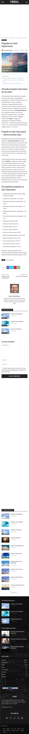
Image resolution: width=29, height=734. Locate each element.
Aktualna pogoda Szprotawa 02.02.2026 (12, 78)
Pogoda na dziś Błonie (16, 329)
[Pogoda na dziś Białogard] (5, 323)
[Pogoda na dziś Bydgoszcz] (5, 547)
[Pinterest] (15, 267)
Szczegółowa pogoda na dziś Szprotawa (12, 83)
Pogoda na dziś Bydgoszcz (17, 545)
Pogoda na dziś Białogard (17, 321)
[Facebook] (8, 267)
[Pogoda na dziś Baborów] (5, 316)
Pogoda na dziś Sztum (21, 276)
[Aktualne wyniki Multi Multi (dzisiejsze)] (5, 648)
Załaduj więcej (14, 592)
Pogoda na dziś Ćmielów (17, 569)
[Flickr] (14, 718)
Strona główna (5, 37)
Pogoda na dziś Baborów (17, 313)
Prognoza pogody (10, 260)
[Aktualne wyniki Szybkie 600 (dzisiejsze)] (5, 633)
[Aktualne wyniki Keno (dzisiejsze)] (5, 641)
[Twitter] (11, 267)
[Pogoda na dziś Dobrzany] (5, 579)
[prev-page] (2, 336)
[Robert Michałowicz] (3, 50)
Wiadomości (11, 37)
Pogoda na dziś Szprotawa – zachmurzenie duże (13, 80)
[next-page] (5, 336)
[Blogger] (6, 718)
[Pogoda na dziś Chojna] (5, 555)
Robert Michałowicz (8, 50)
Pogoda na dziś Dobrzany (17, 577)
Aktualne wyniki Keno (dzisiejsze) (19, 639)
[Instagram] (18, 718)
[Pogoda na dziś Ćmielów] (5, 571)
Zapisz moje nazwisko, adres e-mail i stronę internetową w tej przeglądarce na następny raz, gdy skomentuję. (14, 370)
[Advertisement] (14, 20)
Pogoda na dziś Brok (16, 537)
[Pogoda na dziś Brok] (5, 540)
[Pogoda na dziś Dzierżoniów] (5, 587)
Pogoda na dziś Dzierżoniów (17, 585)
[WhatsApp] (18, 267)
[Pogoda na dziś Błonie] (5, 331)
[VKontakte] (22, 718)
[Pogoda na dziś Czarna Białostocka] (5, 563)
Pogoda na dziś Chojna (16, 553)
